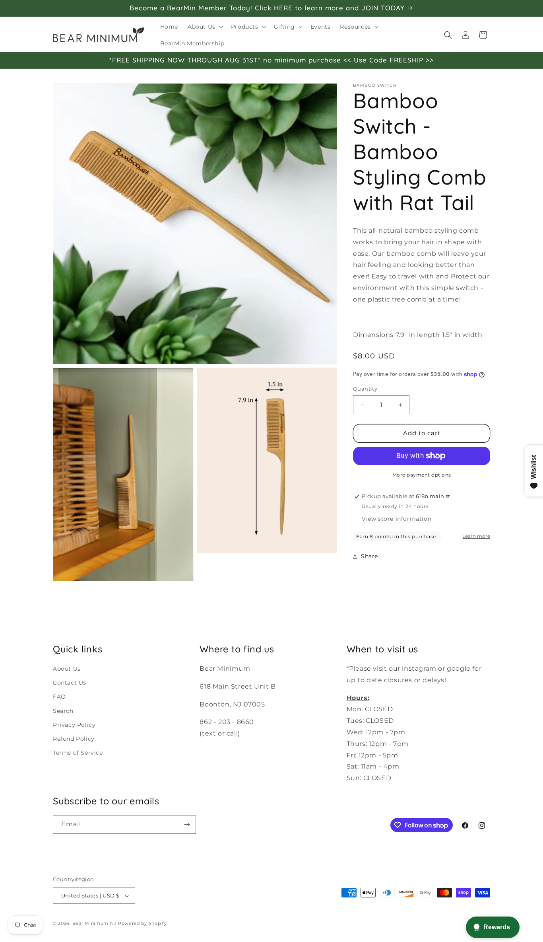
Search (63, 710)
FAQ (59, 696)
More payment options (421, 475)
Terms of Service (78, 752)
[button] (204, 26)
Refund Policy (74, 738)
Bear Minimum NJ (94, 923)
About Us (67, 668)
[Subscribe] (187, 824)
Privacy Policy (74, 724)
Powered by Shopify (142, 923)
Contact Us (69, 682)
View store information (396, 518)
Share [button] (369, 556)
